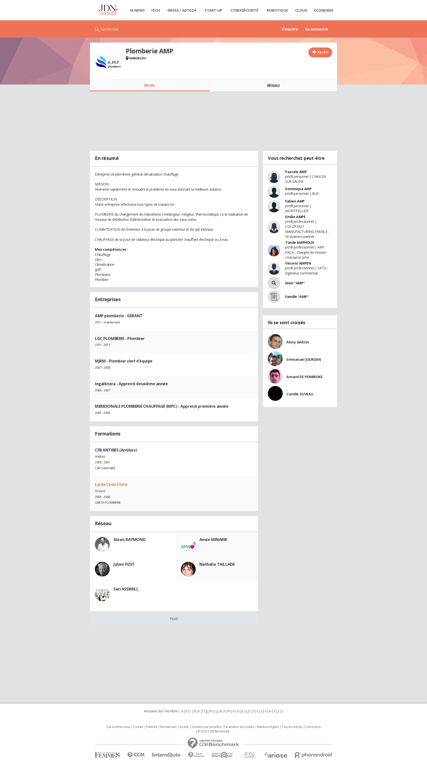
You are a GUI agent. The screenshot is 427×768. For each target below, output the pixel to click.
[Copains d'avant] (222, 755)
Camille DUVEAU (299, 394)
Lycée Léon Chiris (111, 484)
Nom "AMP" (295, 283)
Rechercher (110, 28)
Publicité (151, 727)
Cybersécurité (244, 10)
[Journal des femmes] (107, 755)
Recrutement (168, 727)
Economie (323, 10)
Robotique (277, 10)
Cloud (301, 10)
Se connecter (316, 28)
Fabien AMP (295, 201)
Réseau (273, 85)
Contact (138, 727)
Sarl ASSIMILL (126, 589)
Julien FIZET (124, 564)
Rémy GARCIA (297, 342)
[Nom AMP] (274, 283)
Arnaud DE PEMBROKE (304, 376)
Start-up (213, 10)
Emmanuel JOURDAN (303, 359)
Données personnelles (206, 727)
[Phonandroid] (313, 755)
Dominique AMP (298, 188)
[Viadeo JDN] (249, 755)
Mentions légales (268, 727)
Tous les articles (292, 727)
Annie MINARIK (213, 539)
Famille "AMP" (297, 296)
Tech (155, 10)
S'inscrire (290, 28)
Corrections (312, 727)
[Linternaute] (166, 755)
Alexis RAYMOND (129, 539)
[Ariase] (275, 755)
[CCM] (135, 755)
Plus (174, 618)
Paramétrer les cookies (239, 727)
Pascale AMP (296, 171)
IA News (137, 10)
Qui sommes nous (118, 727)
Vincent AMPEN (298, 263)
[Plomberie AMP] (108, 61)
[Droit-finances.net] (196, 755)
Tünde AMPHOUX (299, 242)
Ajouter (322, 52)
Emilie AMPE (295, 216)
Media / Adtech (182, 10)
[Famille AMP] (274, 297)
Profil (149, 85)
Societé (184, 727)
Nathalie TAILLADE (217, 564)
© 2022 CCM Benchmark (214, 731)
